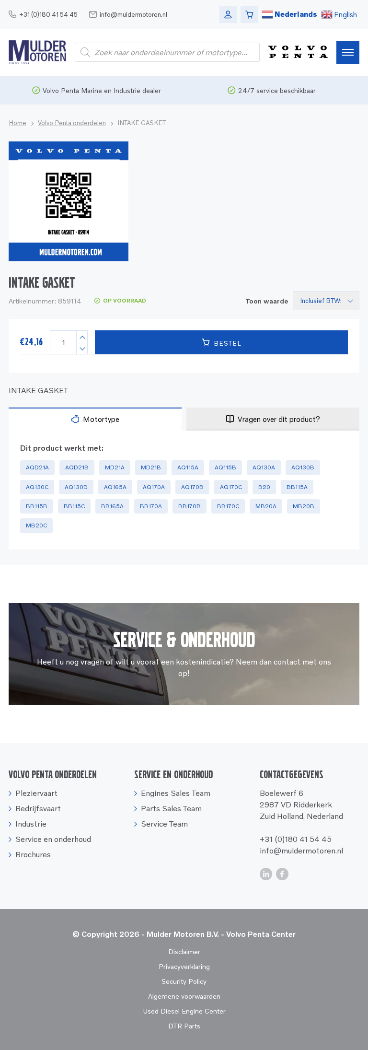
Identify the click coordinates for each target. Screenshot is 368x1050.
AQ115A (187, 467)
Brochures (33, 854)
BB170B (189, 506)
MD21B (151, 467)
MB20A (265, 506)
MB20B (303, 506)
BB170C (228, 506)
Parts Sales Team (171, 808)
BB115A (297, 486)
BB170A (151, 506)
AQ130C (37, 486)
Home (17, 123)
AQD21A (37, 467)
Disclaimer (184, 951)
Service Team (164, 823)
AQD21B (77, 467)
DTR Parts (184, 1026)
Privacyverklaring (184, 966)
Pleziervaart (36, 793)
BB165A (112, 506)
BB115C (74, 506)
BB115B (36, 506)
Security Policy (184, 981)
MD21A (115, 467)
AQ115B (225, 467)
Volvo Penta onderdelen (72, 123)
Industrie (30, 823)
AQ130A (264, 467)
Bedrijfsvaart (38, 808)
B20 (264, 486)
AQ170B (192, 486)
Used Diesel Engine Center (184, 1011)
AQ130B (302, 467)
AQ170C (231, 486)
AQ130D (76, 486)
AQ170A (154, 486)
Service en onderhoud (53, 839)
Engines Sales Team (175, 793)
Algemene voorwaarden (184, 996)
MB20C (36, 525)
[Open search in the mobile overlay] (167, 52)
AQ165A (115, 486)
